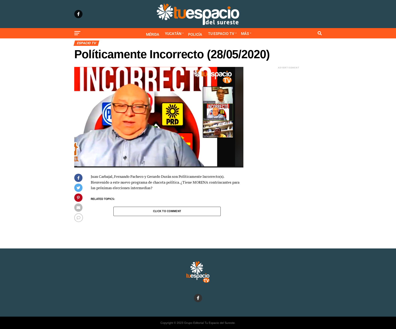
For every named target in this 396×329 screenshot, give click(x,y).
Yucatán (173, 33)
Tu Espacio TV (221, 33)
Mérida (152, 34)
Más (245, 33)
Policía (195, 34)
